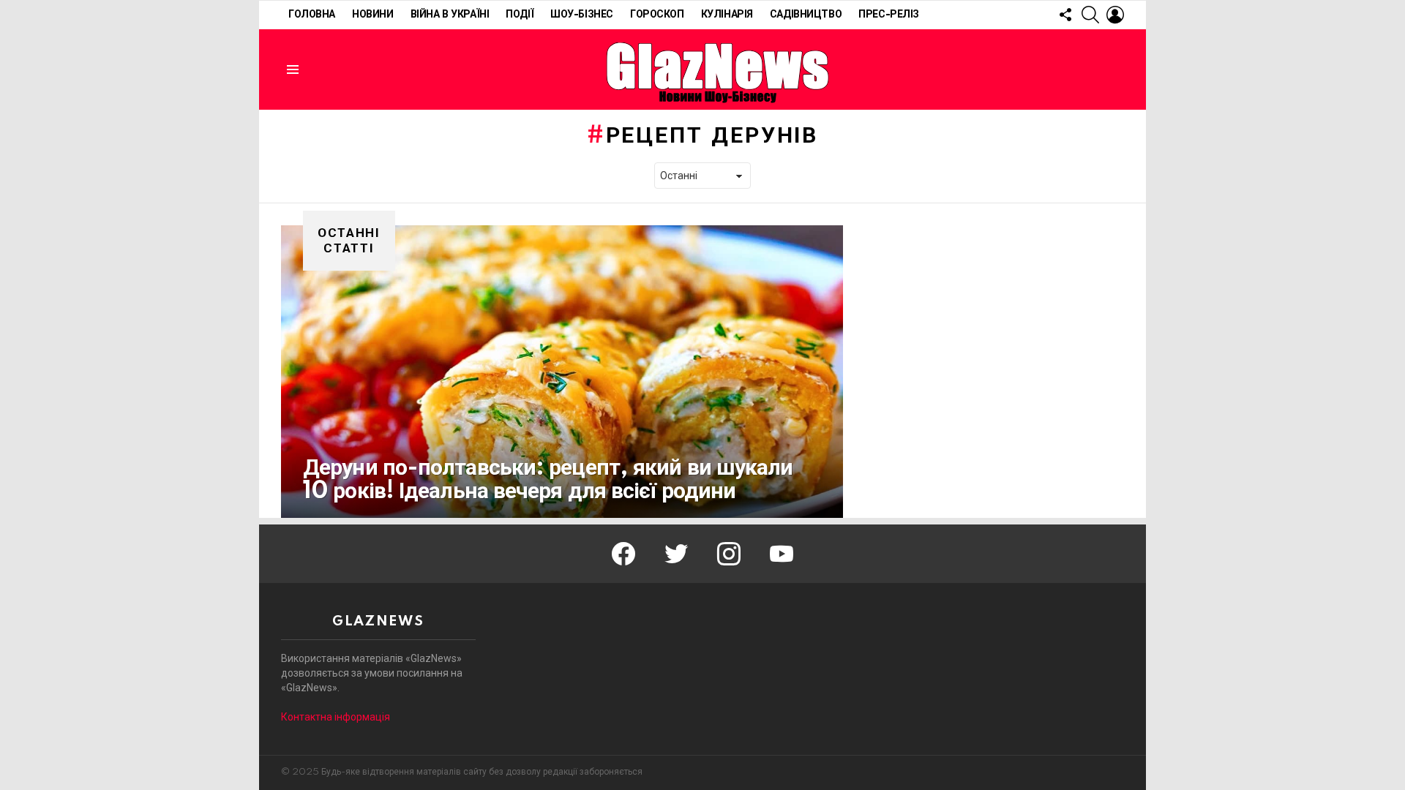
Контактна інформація (335, 717)
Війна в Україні (450, 14)
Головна (311, 14)
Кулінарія (727, 14)
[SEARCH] (1090, 14)
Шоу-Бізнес (581, 14)
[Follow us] (1065, 14)
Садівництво (806, 14)
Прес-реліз (888, 14)
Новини (372, 14)
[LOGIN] (1115, 14)
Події (519, 14)
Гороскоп (657, 14)
